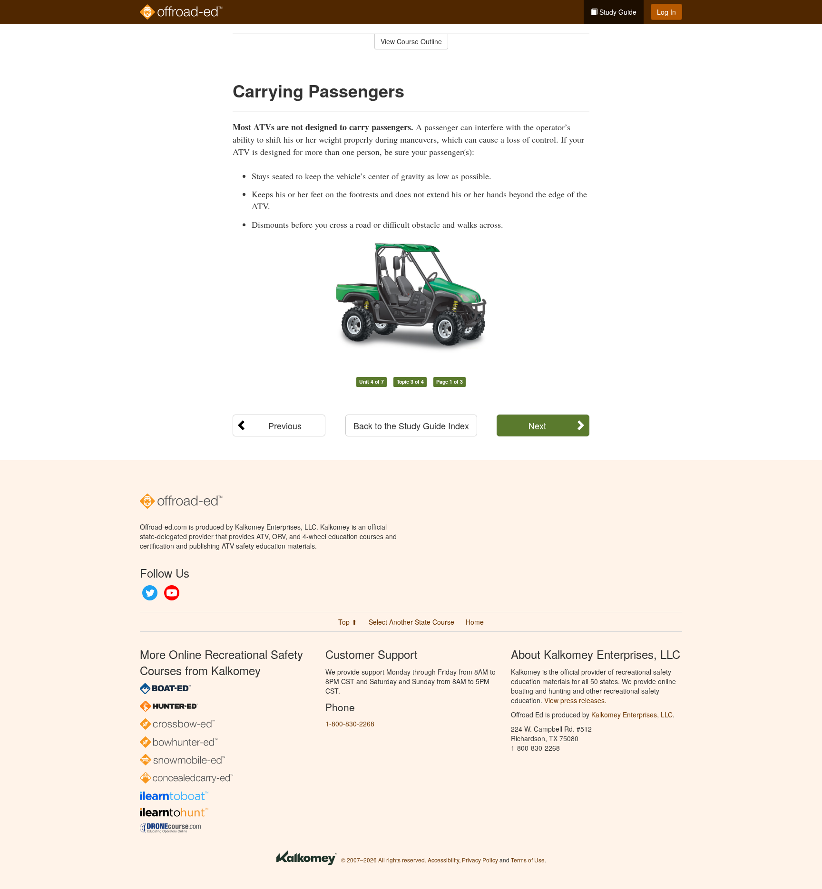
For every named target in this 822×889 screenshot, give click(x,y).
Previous (285, 425)
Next (537, 425)
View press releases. (575, 700)
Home (475, 622)
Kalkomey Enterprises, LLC (632, 714)
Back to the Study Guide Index (411, 425)
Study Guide (616, 12)
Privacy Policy (480, 860)
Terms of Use (528, 860)
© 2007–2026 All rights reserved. (383, 860)
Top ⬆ (347, 622)
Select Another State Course (411, 622)
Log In (666, 12)
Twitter (149, 592)
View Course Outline (411, 41)
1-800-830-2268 (349, 723)
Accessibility (443, 860)
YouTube (171, 592)
